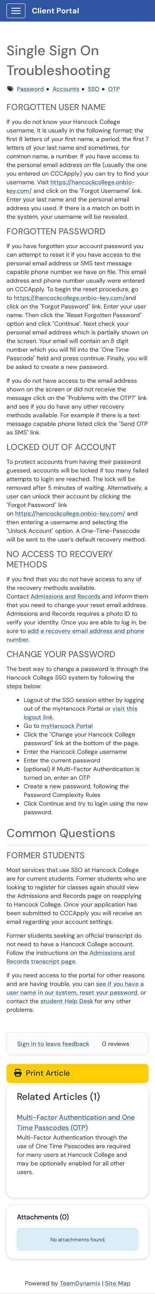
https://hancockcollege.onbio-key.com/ (70, 513)
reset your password (107, 992)
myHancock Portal (67, 726)
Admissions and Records (66, 596)
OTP (114, 89)
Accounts (66, 89)
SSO (93, 89)
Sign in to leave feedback (53, 1044)
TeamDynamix (80, 1283)
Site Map (117, 1283)
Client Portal (55, 11)
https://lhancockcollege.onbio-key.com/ (69, 298)
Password (30, 89)
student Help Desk (66, 1001)
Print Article (47, 1073)
